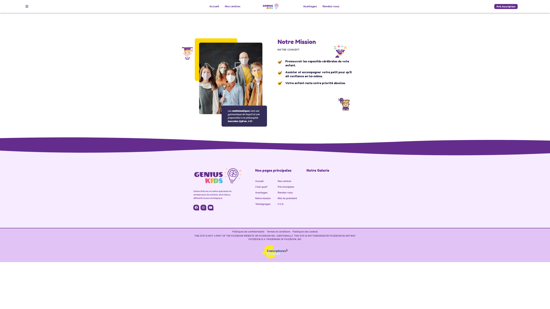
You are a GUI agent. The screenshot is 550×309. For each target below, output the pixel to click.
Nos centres (232, 6)
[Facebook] (196, 207)
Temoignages (263, 204)
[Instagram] (203, 207)
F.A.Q (280, 204)
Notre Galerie (318, 170)
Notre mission (263, 198)
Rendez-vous (331, 6)
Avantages (310, 6)
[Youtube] (210, 207)
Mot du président (287, 198)
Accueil (214, 6)
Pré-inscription (286, 187)
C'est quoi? (261, 187)
